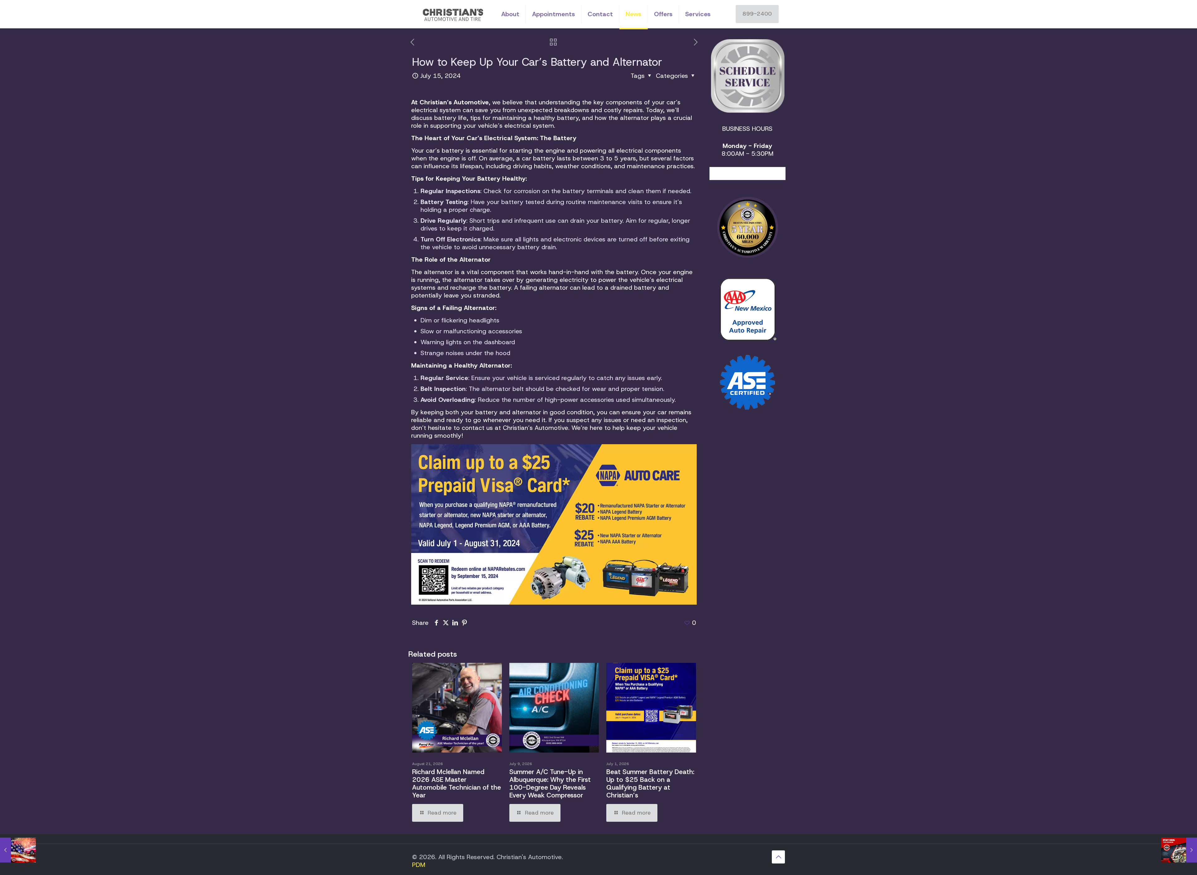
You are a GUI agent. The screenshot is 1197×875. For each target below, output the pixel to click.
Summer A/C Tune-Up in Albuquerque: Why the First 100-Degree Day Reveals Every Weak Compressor (550, 784)
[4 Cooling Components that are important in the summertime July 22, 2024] (1179, 850)
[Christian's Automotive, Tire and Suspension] (452, 14)
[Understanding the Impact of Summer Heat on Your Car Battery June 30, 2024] (18, 850)
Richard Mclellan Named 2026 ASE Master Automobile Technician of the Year (456, 784)
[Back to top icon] (778, 856)
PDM (418, 865)
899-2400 (757, 13)
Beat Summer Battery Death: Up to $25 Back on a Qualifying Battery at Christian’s (650, 784)
